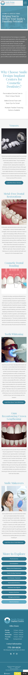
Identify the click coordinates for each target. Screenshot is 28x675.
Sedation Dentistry (14, 592)
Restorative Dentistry (14, 582)
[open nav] (25, 3)
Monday (7, 630)
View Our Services (14, 602)
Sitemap (9, 667)
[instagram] (17, 653)
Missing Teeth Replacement (14, 568)
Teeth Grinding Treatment (14, 573)
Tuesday (7, 632)
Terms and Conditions (14, 668)
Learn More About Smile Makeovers (14, 542)
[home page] (7, 3)
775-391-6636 (14, 647)
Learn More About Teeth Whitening (14, 402)
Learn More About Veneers (14, 182)
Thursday (7, 637)
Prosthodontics (14, 559)
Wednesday (8, 634)
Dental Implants (14, 563)
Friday (6, 639)
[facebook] (14, 653)
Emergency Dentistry (14, 597)
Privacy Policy (17, 667)
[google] (11, 653)
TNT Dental (20, 670)
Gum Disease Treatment (14, 578)
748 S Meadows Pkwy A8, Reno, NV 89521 (14, 649)
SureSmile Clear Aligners (14, 587)
